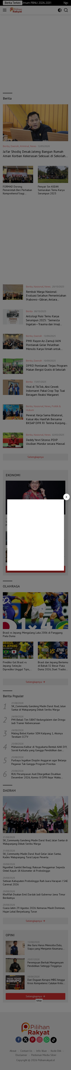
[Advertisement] (35, 535)
